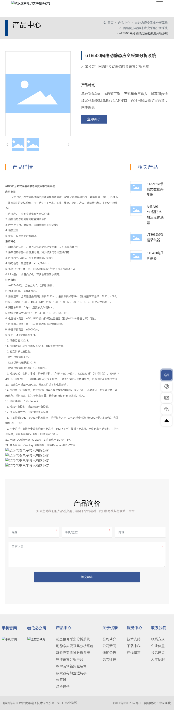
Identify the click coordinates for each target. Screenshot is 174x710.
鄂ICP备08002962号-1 (127, 703)
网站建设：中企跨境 (157, 703)
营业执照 (71, 702)
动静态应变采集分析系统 (151, 22)
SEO (60, 703)
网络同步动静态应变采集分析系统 (145, 28)
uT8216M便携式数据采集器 (155, 189)
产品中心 (124, 22)
